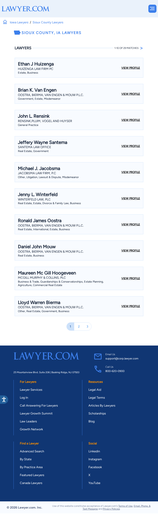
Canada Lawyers (31, 483)
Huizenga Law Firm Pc (35, 69)
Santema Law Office (34, 147)
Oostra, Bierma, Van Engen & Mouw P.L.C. (51, 95)
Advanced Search (32, 451)
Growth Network (31, 429)
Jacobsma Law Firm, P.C (37, 173)
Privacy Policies (111, 508)
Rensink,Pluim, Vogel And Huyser (45, 121)
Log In (24, 397)
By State (26, 459)
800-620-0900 (114, 371)
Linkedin (94, 451)
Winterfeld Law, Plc (34, 199)
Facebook (95, 467)
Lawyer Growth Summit (36, 413)
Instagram (95, 459)
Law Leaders (28, 421)
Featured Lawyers (32, 475)
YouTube (94, 483)
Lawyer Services (31, 389)
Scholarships (97, 413)
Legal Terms (96, 397)
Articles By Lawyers (101, 405)
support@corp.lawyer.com (121, 358)
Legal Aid (94, 389)
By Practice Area (31, 467)
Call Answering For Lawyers (39, 405)
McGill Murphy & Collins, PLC (42, 277)
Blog (91, 421)
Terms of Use (125, 505)
